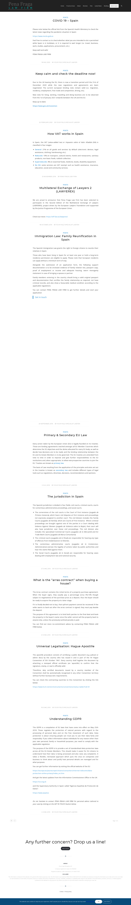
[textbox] (65, 158)
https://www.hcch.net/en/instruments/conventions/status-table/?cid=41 (61, 687)
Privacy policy (68, 891)
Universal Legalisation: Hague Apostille (65, 646)
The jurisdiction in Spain (65, 496)
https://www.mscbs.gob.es (43, 36)
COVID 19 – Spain (65, 20)
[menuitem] (62, 6)
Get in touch (41, 297)
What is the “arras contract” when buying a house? (65, 581)
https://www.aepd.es (41, 793)
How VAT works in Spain (66, 133)
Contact (61, 891)
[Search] (121, 6)
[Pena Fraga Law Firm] (20, 6)
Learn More (107, 901)
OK (98, 901)
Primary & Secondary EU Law (65, 435)
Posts (65, 17)
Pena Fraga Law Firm (68, 176)
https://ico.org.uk (39, 782)
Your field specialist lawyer (65, 62)
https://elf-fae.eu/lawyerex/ (57, 216)
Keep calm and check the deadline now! (65, 73)
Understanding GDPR (66, 719)
